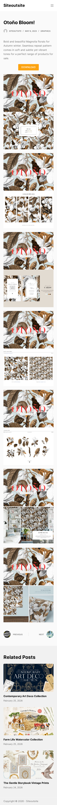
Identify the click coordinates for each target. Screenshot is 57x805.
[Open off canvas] (52, 5)
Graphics (46, 31)
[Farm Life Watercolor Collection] (28, 721)
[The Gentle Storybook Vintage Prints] (28, 765)
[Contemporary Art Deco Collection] (28, 678)
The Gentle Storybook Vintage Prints (26, 782)
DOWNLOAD (28, 67)
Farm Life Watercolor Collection (23, 739)
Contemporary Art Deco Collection (25, 696)
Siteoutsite (14, 5)
